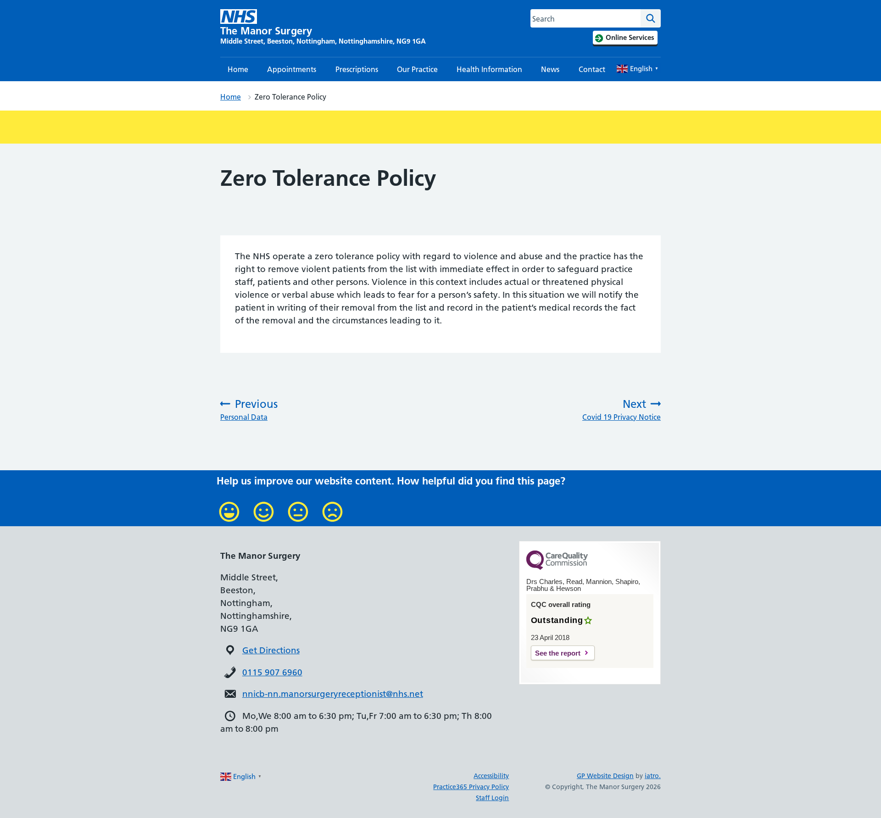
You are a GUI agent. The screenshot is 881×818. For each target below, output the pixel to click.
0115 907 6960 (272, 672)
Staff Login (492, 798)
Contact (592, 69)
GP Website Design (605, 776)
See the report (557, 653)
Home (238, 69)
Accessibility (491, 776)
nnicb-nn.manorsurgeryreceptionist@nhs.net (332, 694)
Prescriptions (356, 69)
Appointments (291, 69)
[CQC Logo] (557, 567)
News (550, 69)
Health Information (489, 69)
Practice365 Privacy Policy (471, 787)
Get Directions (271, 650)
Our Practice (417, 69)
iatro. (653, 776)
